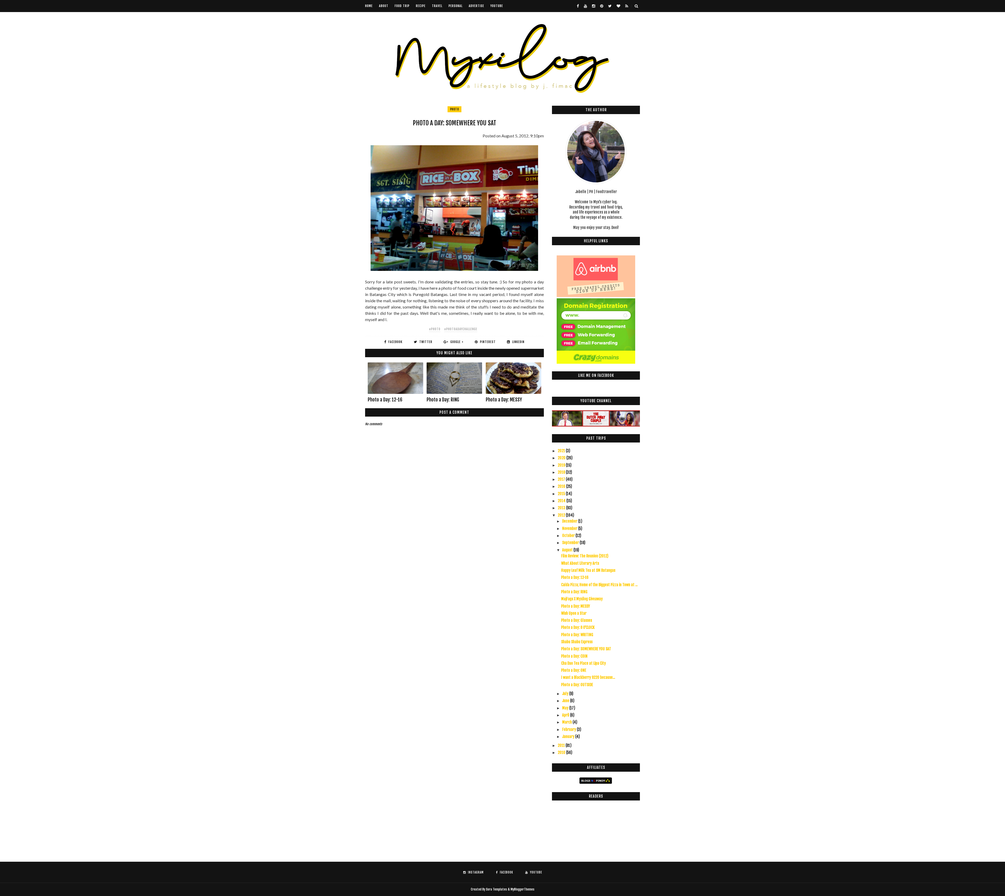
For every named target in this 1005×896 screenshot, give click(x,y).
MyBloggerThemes (522, 889)
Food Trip (402, 6)
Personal (455, 6)
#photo (434, 329)
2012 (562, 515)
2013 (562, 508)
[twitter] (609, 6)
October (569, 535)
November (570, 528)
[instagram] (593, 6)
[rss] (626, 6)
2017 (562, 479)
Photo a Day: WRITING (577, 634)
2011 (562, 745)
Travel (437, 6)
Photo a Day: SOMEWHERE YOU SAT (586, 649)
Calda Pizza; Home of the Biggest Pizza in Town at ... (599, 585)
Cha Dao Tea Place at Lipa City (583, 663)
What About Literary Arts (580, 563)
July (565, 693)
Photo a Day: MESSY (504, 399)
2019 (562, 465)
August (567, 550)
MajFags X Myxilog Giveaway (582, 599)
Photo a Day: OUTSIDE (577, 684)
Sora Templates (496, 889)
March (567, 722)
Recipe (421, 6)
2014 (562, 501)
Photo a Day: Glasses (576, 620)
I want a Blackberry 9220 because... (588, 677)
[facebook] (578, 6)
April (566, 715)
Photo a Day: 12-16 (385, 399)
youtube (496, 6)
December (570, 521)
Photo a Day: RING (443, 399)
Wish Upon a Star (574, 613)
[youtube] (585, 6)
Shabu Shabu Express (577, 642)
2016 (562, 486)
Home (369, 6)
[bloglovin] (618, 6)
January (568, 736)
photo (454, 109)
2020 (562, 458)
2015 (562, 493)
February (569, 729)
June (566, 700)
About (383, 6)
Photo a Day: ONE (573, 670)
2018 (562, 472)
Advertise (476, 6)
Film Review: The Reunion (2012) (584, 556)
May (565, 708)
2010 (562, 752)
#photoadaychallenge (460, 329)
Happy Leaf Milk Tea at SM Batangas (588, 570)
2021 (562, 451)
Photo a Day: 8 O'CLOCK (578, 627)
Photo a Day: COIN (574, 656)
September (571, 542)
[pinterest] (601, 6)
